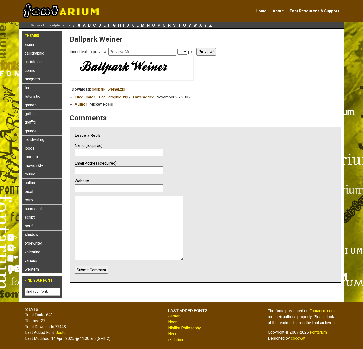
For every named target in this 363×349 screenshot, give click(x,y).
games (31, 105)
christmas (33, 61)
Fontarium (318, 332)
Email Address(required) (96, 163)
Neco (172, 333)
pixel (29, 191)
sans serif (33, 208)
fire (27, 87)
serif (29, 226)
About (278, 11)
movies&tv (34, 165)
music (30, 174)
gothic (30, 113)
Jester (61, 332)
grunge (31, 131)
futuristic (32, 96)
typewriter (33, 243)
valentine (32, 252)
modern (31, 157)
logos (30, 148)
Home (261, 11)
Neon (172, 322)
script (30, 217)
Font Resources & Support (314, 11)
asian (29, 44)
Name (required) (88, 145)
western (32, 269)
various (31, 260)
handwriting (34, 139)
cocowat (298, 338)
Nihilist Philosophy (184, 328)
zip (125, 97)
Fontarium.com (322, 311)
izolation (175, 339)
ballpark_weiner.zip (108, 89)
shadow (31, 234)
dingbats (32, 79)
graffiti (30, 122)
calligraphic (34, 53)
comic (30, 70)
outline (30, 182)
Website (82, 181)
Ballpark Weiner (96, 39)
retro (29, 200)
